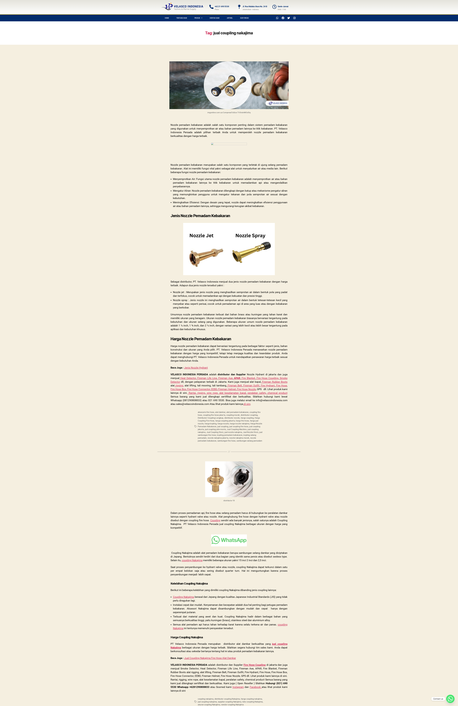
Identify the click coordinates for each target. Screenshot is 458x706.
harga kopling (211, 423)
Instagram (238, 687)
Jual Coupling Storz (215, 432)
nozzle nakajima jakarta (218, 438)
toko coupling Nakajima (252, 702)
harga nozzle (223, 423)
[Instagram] (294, 18)
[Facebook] (283, 18)
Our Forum (244, 18)
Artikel (230, 18)
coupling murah (233, 415)
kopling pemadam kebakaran (229, 435)
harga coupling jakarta (225, 421)
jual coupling (222, 426)
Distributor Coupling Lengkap (210, 418)
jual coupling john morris (215, 429)
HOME (167, 18)
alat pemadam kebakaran (237, 412)
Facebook (256, 687)
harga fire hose (242, 421)
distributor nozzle (232, 418)
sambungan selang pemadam (249, 441)
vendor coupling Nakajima (232, 704)
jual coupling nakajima (207, 702)
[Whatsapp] (277, 18)
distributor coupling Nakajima (227, 699)
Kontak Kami (214, 18)
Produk (197, 18)
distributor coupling (249, 415)
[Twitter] (288, 18)
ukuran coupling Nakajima (209, 704)
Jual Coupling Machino (237, 429)
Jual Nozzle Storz (250, 432)
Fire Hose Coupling (255, 664)
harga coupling (247, 418)
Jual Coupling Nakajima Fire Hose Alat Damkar (210, 658)
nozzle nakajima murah (239, 438)
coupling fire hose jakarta (214, 415)
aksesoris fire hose (206, 412)
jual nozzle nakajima (233, 432)
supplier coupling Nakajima (229, 702)
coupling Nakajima (192, 560)
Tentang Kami (181, 18)
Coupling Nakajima (183, 596)
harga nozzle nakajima (239, 423)
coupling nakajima (205, 699)
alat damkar (220, 412)
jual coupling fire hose (238, 426)
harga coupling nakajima (251, 699)
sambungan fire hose (226, 441)
